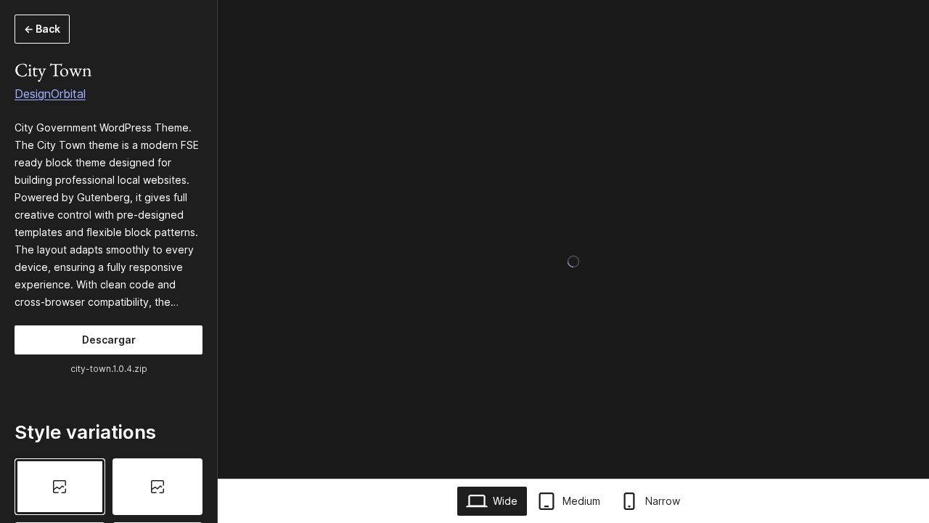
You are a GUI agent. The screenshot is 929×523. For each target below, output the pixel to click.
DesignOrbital (50, 93)
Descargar (109, 339)
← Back (42, 29)
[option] (60, 486)
